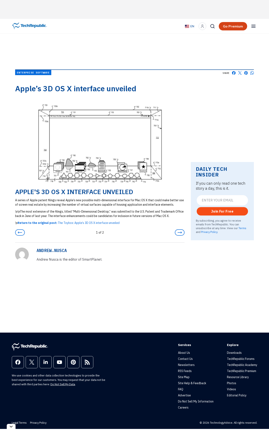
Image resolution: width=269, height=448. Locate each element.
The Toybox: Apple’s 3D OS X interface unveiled (69, 223)
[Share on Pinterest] (246, 73)
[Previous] (20, 232)
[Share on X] (240, 73)
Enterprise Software (33, 72)
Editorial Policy (237, 395)
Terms (242, 228)
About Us (184, 353)
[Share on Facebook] (234, 73)
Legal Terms (19, 422)
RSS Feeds (185, 371)
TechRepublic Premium (241, 371)
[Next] (180, 232)
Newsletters (186, 365)
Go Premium (233, 26)
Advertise (184, 395)
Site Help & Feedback (192, 383)
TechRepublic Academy (242, 365)
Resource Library (238, 377)
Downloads (234, 353)
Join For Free (222, 211)
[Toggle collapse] (11, 426)
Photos (231, 383)
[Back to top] (261, 435)
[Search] (212, 26)
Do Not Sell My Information (196, 401)
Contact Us (185, 359)
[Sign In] (202, 26)
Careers (183, 407)
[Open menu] (253, 26)
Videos (231, 389)
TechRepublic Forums (240, 359)
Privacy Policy (209, 232)
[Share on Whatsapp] (252, 73)
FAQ (180, 389)
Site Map (184, 377)
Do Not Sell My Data (62, 384)
